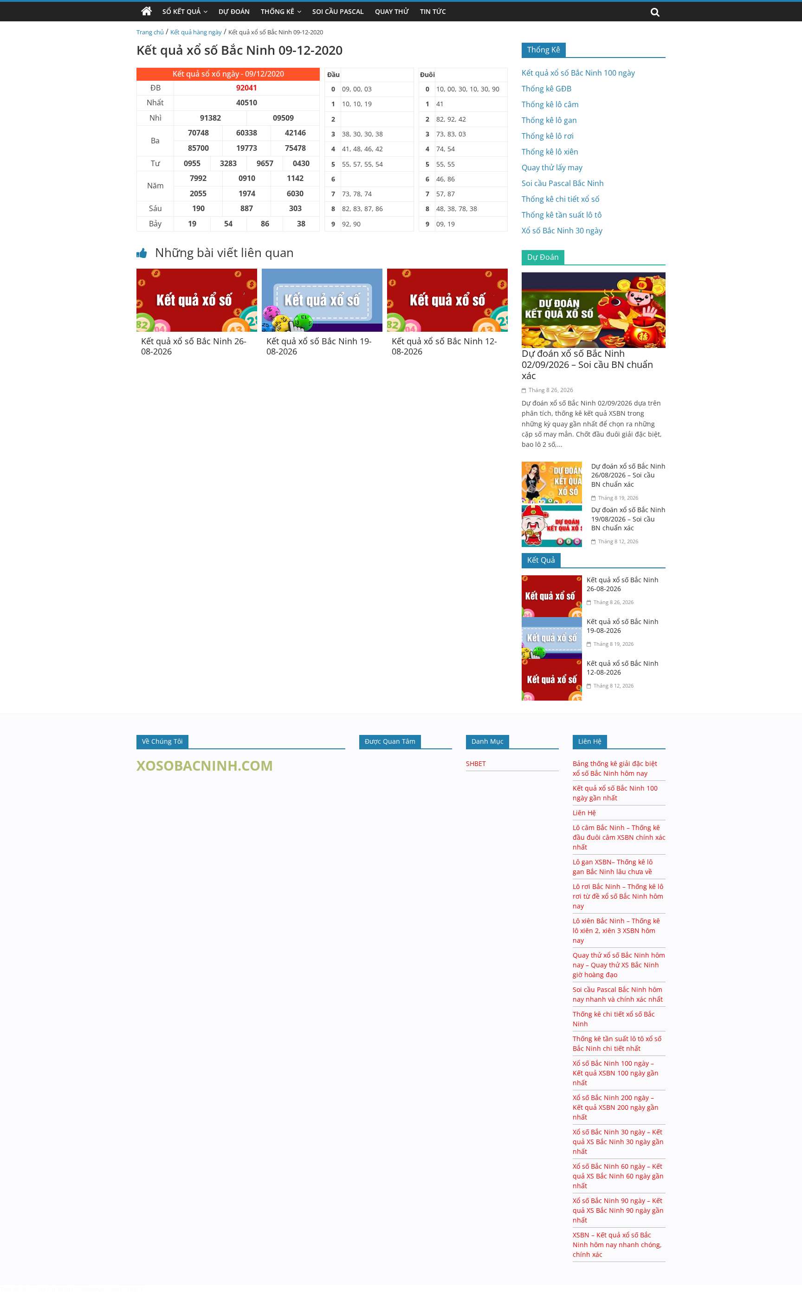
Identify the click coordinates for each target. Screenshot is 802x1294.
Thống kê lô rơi (548, 136)
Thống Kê (277, 11)
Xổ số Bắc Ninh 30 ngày (562, 230)
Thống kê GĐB (546, 89)
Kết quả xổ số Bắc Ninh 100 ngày (578, 73)
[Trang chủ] (146, 11)
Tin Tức (433, 11)
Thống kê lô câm (550, 104)
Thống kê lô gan (549, 120)
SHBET (476, 763)
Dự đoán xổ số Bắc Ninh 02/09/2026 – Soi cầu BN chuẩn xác (587, 364)
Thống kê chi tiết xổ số (561, 199)
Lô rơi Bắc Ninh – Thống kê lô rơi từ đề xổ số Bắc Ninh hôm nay (618, 896)
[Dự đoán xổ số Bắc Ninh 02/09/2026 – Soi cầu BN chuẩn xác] (594, 278)
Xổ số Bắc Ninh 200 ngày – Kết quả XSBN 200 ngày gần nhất (616, 1107)
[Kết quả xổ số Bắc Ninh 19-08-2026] (322, 274)
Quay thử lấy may (552, 167)
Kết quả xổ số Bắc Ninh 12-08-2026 (444, 346)
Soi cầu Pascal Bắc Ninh (563, 183)
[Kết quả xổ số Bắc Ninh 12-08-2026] (447, 274)
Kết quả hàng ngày (196, 32)
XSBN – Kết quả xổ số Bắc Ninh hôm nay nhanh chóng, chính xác (617, 1244)
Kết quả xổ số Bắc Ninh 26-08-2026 (193, 346)
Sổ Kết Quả (181, 11)
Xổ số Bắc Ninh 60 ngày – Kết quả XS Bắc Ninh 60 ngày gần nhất (618, 1176)
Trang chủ (150, 32)
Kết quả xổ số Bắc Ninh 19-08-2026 (319, 346)
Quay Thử (392, 11)
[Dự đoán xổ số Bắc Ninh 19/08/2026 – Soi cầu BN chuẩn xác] (554, 511)
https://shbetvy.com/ (90, 1289)
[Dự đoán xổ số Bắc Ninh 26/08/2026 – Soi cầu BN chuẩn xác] (554, 467)
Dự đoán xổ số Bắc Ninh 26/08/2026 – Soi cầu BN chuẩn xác (628, 475)
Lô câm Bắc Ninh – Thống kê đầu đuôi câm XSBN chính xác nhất (619, 837)
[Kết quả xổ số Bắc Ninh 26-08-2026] (196, 274)
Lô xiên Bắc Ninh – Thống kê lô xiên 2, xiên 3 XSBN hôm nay (616, 930)
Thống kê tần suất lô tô (562, 215)
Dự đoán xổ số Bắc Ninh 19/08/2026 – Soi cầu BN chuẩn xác (628, 518)
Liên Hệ (584, 812)
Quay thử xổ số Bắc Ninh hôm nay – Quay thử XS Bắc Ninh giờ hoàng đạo (619, 965)
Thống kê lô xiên (550, 152)
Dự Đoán (234, 11)
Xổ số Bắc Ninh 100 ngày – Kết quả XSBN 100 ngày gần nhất (616, 1073)
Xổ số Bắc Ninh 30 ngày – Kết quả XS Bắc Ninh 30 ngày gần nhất (618, 1141)
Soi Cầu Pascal (338, 11)
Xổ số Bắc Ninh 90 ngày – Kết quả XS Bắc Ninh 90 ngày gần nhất (618, 1210)
